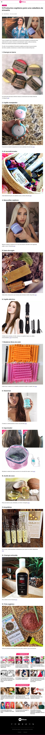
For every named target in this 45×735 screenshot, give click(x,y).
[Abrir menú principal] (2, 2)
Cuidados (4, 5)
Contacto (19, 732)
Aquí (10, 337)
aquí (8, 98)
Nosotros (25, 732)
